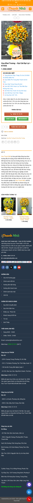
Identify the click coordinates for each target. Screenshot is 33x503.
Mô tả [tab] (3, 152)
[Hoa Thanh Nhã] (17, 9)
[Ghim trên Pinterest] (12, 142)
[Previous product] (18, 18)
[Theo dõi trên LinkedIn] (15, 267)
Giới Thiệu (6, 322)
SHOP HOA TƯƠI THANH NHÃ (9, 241)
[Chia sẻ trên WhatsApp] (2, 142)
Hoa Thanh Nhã (6, 156)
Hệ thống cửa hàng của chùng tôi (11, 487)
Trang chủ (6, 15)
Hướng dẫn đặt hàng (9, 285)
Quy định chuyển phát (9, 305)
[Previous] (1, 211)
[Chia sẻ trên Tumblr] (18, 142)
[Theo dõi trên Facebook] (3, 267)
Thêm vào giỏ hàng (18, 127)
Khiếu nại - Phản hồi (9, 312)
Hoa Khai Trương (24, 15)
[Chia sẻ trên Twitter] (9, 142)
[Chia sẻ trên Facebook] (5, 142)
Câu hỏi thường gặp (9, 278)
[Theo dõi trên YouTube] (19, 267)
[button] (2, 8)
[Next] (32, 211)
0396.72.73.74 (12, 344)
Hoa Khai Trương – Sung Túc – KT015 (8, 217)
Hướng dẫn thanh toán (10, 288)
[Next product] (15, 18)
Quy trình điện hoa (8, 308)
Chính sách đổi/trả (9, 281)
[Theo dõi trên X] (11, 267)
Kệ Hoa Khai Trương (20, 138)
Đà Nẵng (4, 429)
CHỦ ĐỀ (14, 15)
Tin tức (5, 319)
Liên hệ (5, 295)
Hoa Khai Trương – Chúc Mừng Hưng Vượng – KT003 (25, 218)
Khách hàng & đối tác (9, 315)
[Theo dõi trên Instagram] (7, 267)
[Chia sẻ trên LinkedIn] (15, 142)
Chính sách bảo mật (9, 292)
